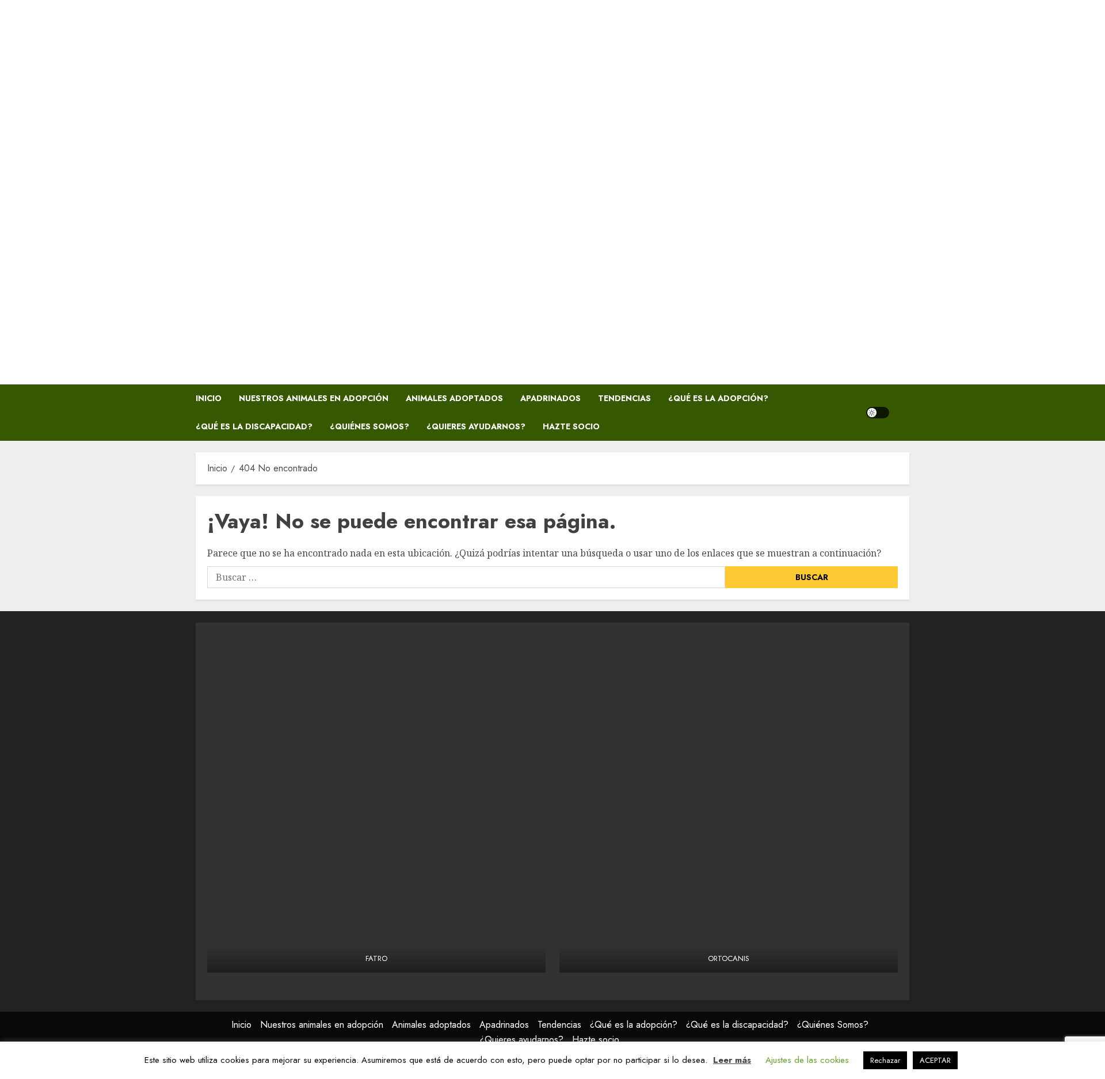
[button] (902, 413)
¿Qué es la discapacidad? (254, 426)
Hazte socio (571, 426)
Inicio (209, 398)
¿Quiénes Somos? (369, 426)
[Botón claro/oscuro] (877, 412)
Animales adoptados (454, 398)
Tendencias (624, 398)
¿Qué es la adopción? (718, 398)
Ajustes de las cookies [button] (807, 1060)
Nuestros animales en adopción (313, 398)
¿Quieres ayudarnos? (475, 426)
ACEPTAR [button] (935, 1060)
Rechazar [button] (885, 1060)
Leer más (732, 1060)
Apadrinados (550, 398)
